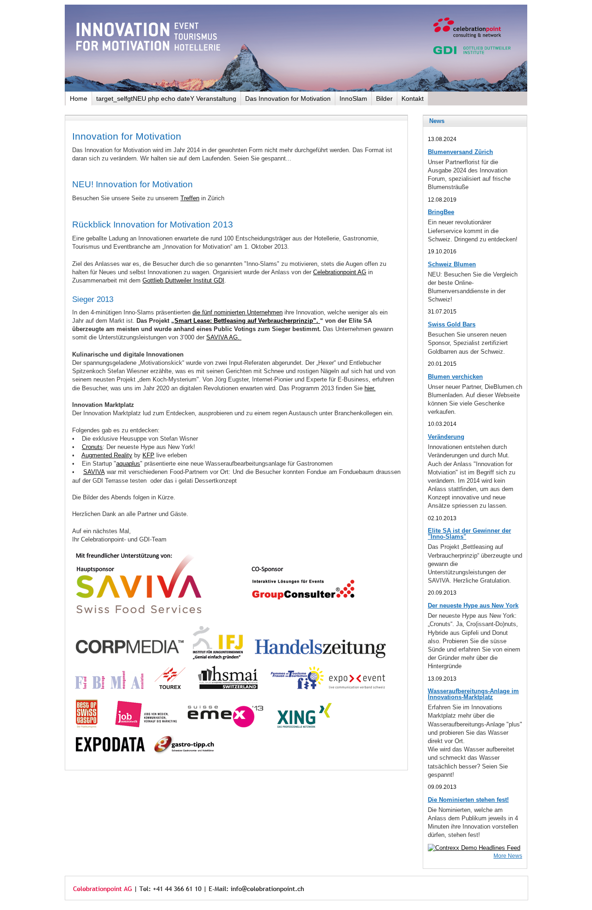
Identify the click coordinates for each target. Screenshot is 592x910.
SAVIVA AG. (223, 337)
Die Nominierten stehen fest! (468, 799)
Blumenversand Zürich (460, 151)
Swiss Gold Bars (451, 324)
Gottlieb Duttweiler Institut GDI (183, 280)
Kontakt (412, 98)
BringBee (441, 212)
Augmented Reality (106, 455)
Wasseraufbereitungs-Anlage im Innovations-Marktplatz (473, 694)
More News (507, 856)
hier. (370, 388)
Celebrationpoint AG (339, 272)
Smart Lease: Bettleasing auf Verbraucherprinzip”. (247, 320)
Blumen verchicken (455, 376)
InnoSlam (353, 98)
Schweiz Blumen (452, 264)
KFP (148, 455)
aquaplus (128, 463)
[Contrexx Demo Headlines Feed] (474, 847)
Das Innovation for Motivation (288, 98)
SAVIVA (94, 471)
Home (78, 98)
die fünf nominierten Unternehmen (237, 312)
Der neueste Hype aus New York (473, 605)
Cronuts (92, 446)
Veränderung (446, 436)
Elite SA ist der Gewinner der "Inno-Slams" (469, 533)
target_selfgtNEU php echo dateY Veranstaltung (166, 98)
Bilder (384, 98)
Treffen (189, 198)
